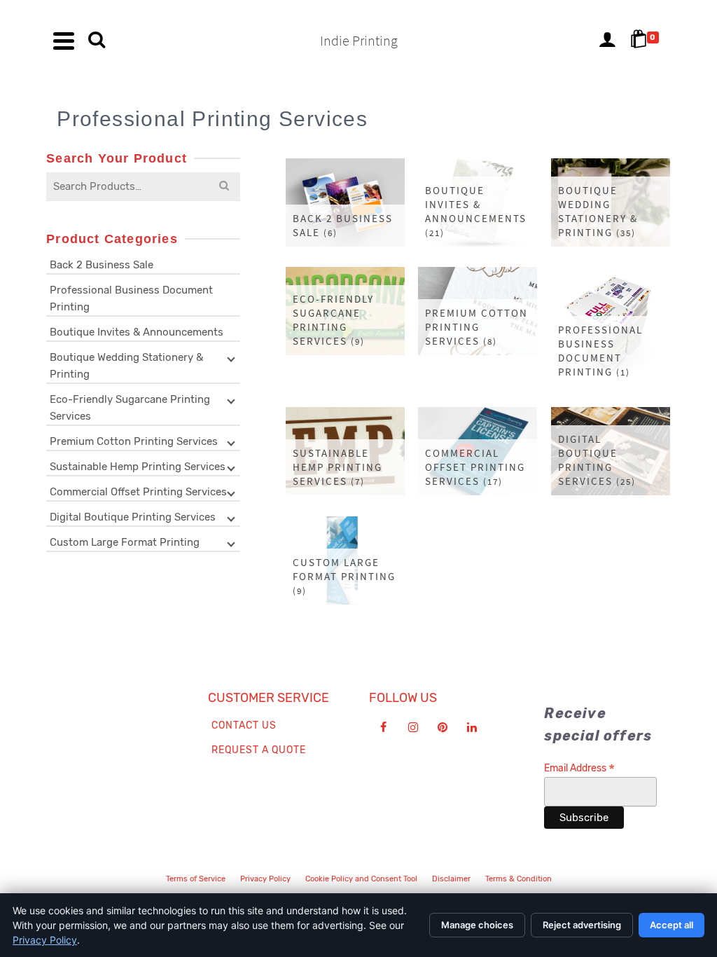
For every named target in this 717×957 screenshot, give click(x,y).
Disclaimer (451, 878)
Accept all (671, 924)
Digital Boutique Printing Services (133, 517)
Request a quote (258, 750)
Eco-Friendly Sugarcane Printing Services (130, 407)
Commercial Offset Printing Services (138, 492)
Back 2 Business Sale (101, 265)
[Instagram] (413, 727)
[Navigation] (63, 41)
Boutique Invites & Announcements (136, 332)
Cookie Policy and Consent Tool (361, 878)
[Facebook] (383, 727)
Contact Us (244, 725)
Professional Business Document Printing (131, 298)
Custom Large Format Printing (125, 542)
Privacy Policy (265, 878)
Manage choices (477, 924)
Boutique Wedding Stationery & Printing (126, 365)
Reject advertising (582, 924)
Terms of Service (195, 878)
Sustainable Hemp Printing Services (137, 466)
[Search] (96, 41)
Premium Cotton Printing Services (134, 441)
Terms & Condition (518, 878)
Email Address (579, 768)
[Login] (607, 41)
